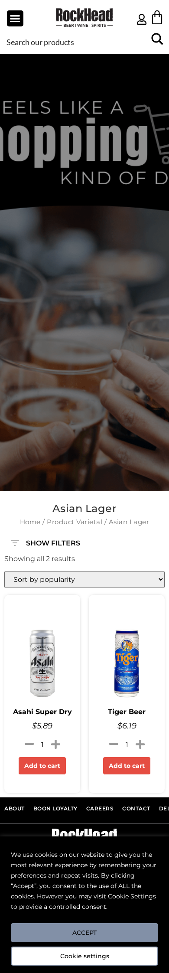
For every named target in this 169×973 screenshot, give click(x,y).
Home (30, 522)
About (14, 809)
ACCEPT (84, 933)
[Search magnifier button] (157, 42)
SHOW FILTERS (53, 541)
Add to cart (42, 766)
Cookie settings (84, 956)
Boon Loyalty (55, 809)
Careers (100, 809)
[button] (15, 18)
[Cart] (157, 17)
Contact (136, 809)
